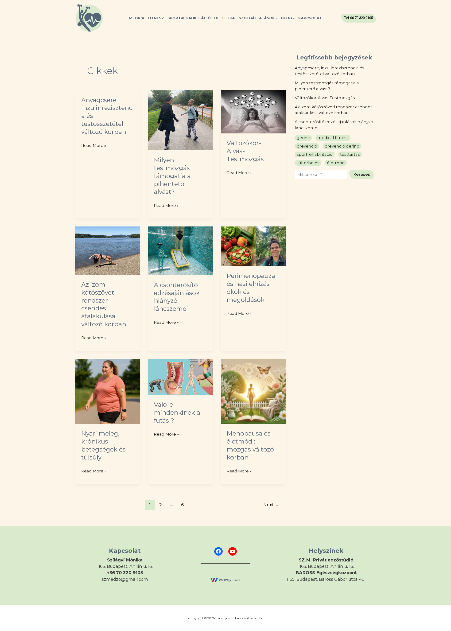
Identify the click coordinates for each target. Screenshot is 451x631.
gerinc (303, 137)
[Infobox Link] (125, 567)
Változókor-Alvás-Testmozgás (325, 97)
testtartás (350, 154)
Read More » (93, 146)
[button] (276, 18)
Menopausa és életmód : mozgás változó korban (250, 445)
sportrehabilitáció (315, 154)
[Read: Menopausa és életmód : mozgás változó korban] (253, 391)
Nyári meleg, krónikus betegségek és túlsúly (103, 445)
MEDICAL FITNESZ (146, 18)
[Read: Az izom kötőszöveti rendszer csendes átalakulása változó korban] (107, 250)
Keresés (361, 174)
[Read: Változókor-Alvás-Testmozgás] (253, 111)
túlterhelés (308, 162)
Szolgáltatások (257, 18)
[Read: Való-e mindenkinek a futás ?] (180, 376)
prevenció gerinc (342, 146)
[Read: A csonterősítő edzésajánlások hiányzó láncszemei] (180, 250)
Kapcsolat (310, 18)
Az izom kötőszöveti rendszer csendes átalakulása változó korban (103, 304)
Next (271, 504)
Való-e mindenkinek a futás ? (177, 412)
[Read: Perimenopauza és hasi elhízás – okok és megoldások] (253, 246)
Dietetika (224, 18)
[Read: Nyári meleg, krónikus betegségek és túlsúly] (107, 391)
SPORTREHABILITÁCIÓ (189, 18)
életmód (336, 162)
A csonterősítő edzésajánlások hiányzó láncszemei (177, 296)
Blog (286, 18)
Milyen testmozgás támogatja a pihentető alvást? (172, 175)
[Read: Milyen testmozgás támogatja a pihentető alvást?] (180, 119)
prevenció (307, 146)
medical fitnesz (333, 137)
